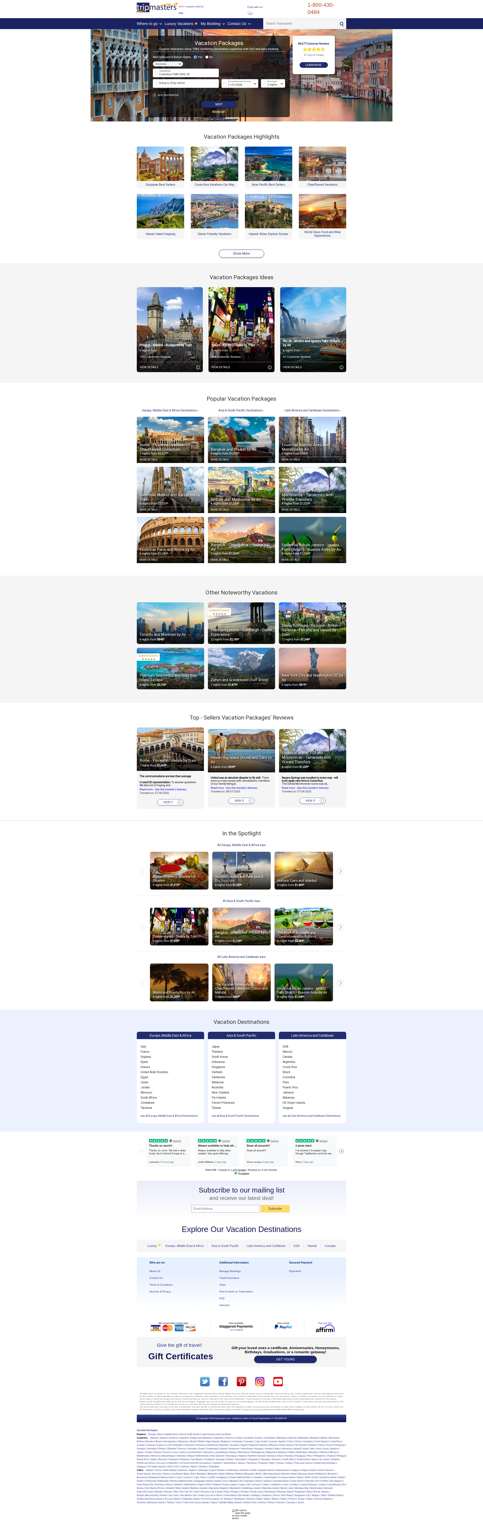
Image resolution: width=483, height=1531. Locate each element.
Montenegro (143, 1455)
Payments (295, 1271)
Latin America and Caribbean (312, 1035)
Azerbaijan (269, 1438)
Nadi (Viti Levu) (145, 1491)
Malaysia (218, 1082)
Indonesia (218, 1062)
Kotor (208, 1484)
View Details (169, 367)
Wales (194, 1466)
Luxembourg (221, 1452)
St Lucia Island (172, 1499)
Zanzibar (291, 1502)
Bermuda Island (272, 1473)
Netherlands (202, 1455)
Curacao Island (287, 1477)
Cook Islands (321, 1441)
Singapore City (302, 1495)
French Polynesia (223, 1102)
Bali (193, 1473)
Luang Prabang (308, 1484)
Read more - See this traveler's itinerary (163, 789)
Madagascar (258, 1452)
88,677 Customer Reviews (313, 43)
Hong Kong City (145, 1484)
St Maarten (172, 1463)
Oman (280, 1455)
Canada (287, 1057)
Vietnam (217, 1072)
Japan (216, 1046)
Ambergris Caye (206, 1470)
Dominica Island (328, 1477)
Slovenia (276, 1459)
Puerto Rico (290, 1087)
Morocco (146, 1092)
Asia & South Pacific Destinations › (241, 410)
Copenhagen (270, 1477)
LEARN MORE (314, 64)
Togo (271, 1463)
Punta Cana (256, 1491)
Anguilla (183, 1438)
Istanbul (178, 1484)
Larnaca (256, 1484)
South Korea (220, 1057)
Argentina (289, 1062)
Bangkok (201, 1473)
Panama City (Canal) (211, 1491)
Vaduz (214, 1502)
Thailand (217, 1051)
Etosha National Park (181, 1481)
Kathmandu (190, 1484)
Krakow (217, 1484)
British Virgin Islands (208, 1441)
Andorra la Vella (248, 1470)
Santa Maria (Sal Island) (236, 1495)
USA (285, 1046)
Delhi (307, 1477)
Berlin (259, 1473)
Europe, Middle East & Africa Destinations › (170, 410)
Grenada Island (280, 1481)
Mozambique (168, 1455)
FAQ (222, 1298)
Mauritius (313, 1452)
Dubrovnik (150, 1481)
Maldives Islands (198, 1488)
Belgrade (249, 1473)
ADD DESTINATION (166, 95)
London (294, 1484)
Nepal (191, 1455)
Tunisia (279, 1463)
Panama (289, 1455)
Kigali (201, 1484)
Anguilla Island (266, 1470)
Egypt (144, 1077)
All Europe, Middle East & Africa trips (241, 845)
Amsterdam (232, 1470)
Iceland (269, 1448)
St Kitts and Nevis (146, 1463)
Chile (290, 1441)
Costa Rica (290, 1067)
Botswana (183, 1441)
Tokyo (309, 1499)
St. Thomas (226, 1499)
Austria (258, 1438)
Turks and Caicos (303, 1463)
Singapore (218, 1067)
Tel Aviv (292, 1499)
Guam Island (296, 1481)
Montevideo (316, 1488)
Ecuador (234, 1445)
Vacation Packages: (147, 1430)
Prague (235, 1491)
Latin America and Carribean (216, 1434)
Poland (331, 1455)
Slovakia (265, 1459)
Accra (158, 1470)
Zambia (203, 1466)
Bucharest (142, 1477)
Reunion (162, 1459)
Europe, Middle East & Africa (170, 1035)
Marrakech (235, 1488)
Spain (144, 1062)
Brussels (332, 1473)
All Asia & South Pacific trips (241, 901)
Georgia (141, 1448)
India (277, 1448)
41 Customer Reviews (297, 357)
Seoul (276, 1495)
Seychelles (240, 1459)
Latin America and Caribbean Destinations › (312, 410)
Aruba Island (143, 1473)
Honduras (234, 1448)
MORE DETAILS (170, 459)
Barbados (304, 1438)
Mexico (287, 1051)
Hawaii (312, 1245)
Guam (201, 1448)
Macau (232, 1452)
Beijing (230, 1473)
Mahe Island (182, 1488)
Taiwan (216, 1108)
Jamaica (288, 1092)
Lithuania (208, 1452)
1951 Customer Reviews (155, 357)
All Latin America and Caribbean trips (241, 957)
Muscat (328, 1488)
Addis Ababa (169, 1470)
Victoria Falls (249, 1502)
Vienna (261, 1502)
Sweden (217, 1463)
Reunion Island (285, 1491)
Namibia (181, 1455)
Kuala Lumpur (229, 1484)
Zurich (301, 1502)
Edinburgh (163, 1481)
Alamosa (182, 1470)
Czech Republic (174, 1445)
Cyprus (160, 1445)
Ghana (161, 1448)
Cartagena (221, 1477)
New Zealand (220, 1092)
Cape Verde (261, 1441)
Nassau (168, 1491)
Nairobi (158, 1491)
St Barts (335, 1459)
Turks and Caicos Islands (196, 1502)
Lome (285, 1484)
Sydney (250, 1499)
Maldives (282, 1452)
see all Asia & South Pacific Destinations (235, 1115)
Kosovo (166, 1452)
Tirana (301, 1499)
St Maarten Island (190, 1499)
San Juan (173, 1495)
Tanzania (146, 1108)
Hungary (258, 1448)
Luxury (153, 1245)
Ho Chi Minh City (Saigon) (328, 1481)
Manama (213, 1488)
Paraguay (300, 1455)
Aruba (239, 1438)
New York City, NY (183, 1491)
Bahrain (293, 1438)
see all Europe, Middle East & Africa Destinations (169, 1115)
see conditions (236, 1330)
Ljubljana (276, 1484)
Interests (224, 1305)
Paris (226, 1491)
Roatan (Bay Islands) (147, 1495)
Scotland (209, 1459)
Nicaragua (231, 1455)
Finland (312, 1445)
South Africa (149, 1097)
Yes (200, 57)
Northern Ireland (256, 1455)
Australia (217, 1087)
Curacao (150, 1445)
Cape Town (199, 1477)
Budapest (154, 1477)
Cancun (188, 1477)
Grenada (191, 1448)
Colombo (257, 1477)
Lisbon (265, 1484)
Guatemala (212, 1448)
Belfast (238, 1473)
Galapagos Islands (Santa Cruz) (210, 1481)
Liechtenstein (194, 1452)
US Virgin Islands (294, 1102)
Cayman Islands (277, 1441)
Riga (309, 1491)
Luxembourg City (336, 1484)
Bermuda (334, 1438)
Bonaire (150, 1441)
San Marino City (188, 1495)
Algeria (163, 1438)
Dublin (140, 1481)
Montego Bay (301, 1488)
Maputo (224, 1488)
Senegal (220, 1459)
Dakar (300, 1477)
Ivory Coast (322, 1448)
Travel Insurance (229, 1277)
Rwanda (184, 1459)
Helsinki (309, 1481)
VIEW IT (171, 802)
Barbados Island (216, 1473)
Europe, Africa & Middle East (162, 1434)
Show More (241, 253)
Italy (143, 1046)
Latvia (182, 1452)
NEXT (219, 104)
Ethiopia (273, 1445)
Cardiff (210, 1477)
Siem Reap (286, 1495)
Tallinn (274, 1499)
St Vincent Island (209, 1499)
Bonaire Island (289, 1473)
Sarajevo (266, 1495)
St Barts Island (335, 1495)
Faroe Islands (286, 1445)
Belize (324, 1438)
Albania (154, 1438)
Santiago (255, 1495)
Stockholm (239, 1499)
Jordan (145, 1087)
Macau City (142, 1488)
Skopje (315, 1495)
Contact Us (156, 1277)
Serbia (229, 1459)
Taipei (266, 1499)
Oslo (196, 1491)
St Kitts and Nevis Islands (150, 1499)
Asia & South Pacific (241, 1035)
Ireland (297, 1448)
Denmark (189, 1445)
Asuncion (156, 1473)
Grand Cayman (263, 1481)
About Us (154, 1271)
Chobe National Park (239, 1477)
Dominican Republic (218, 1445)
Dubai (341, 1477)
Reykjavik (300, 1491)
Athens (166, 1473)
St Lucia (161, 1463)
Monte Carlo (286, 1488)
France (145, 1051)
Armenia (229, 1438)
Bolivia (140, 1441)
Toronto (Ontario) (322, 1499)
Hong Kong (246, 1448)
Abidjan (150, 1470)
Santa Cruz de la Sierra (210, 1495)
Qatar (153, 1459)
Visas (222, 1284)
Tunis (178, 1502)
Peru (286, 1082)
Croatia (140, 1445)
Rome (163, 1495)
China (298, 1441)
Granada (248, 1481)
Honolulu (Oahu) (163, 1484)
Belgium (315, 1438)
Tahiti (258, 1499)
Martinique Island (251, 1488)
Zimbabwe (148, 1102)
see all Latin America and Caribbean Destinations (312, 1115)
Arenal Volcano (325, 1470)
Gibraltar (171, 1448)
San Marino (197, 1459)
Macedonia (244, 1452)
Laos (174, 1452)
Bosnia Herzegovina (166, 1441)
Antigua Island (308, 1470)
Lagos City (244, 1484)
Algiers (192, 1470)
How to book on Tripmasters (236, 1291)
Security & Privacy (160, 1291)
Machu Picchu (157, 1488)
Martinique (301, 1452)
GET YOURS (285, 1359)
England (146, 1057)
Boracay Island (306, 1473)
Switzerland (229, 1463)
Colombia (289, 1077)
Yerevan (280, 1502)
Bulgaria (225, 1441)
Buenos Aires (167, 1477)
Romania (173, 1459)
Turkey (288, 1463)
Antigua (295, 1470)
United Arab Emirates (154, 1072)
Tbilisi (283, 1499)
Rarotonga (270, 1491)
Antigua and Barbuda (201, 1438)
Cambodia (218, 1077)
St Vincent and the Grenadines (195, 1463)
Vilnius (270, 1502)
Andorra (173, 1438)
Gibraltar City (235, 1481)
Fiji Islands (219, 1097)
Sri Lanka (324, 1459)
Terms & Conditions (161, 1284)
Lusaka (321, 1484)
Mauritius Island (270, 1488)
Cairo (179, 1477)
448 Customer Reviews (226, 357)
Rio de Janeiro (321, 1491)
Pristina (244, 1491)
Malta (291, 1452)
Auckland (177, 1473)
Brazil (286, 1072)
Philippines (319, 1455)
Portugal (341, 1455)
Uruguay (288, 1108)
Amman (221, 1470)
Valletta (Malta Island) (230, 1502)
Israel (144, 1082)
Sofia (323, 1495)
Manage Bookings (230, 1271)
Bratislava (321, 1473)
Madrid (170, 1488)
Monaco (334, 1452)
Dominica (201, 1445)
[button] (340, 871)
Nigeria (242, 1455)
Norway (271, 1455)
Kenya (157, 1452)
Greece (145, 1067)
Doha (315, 1477)
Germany (151, 1448)
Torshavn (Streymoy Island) (151, 1502)
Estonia (263, 1445)
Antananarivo (282, 1470)
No (211, 57)
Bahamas (289, 1097)
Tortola (170, 1502)
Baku (186, 1473)
